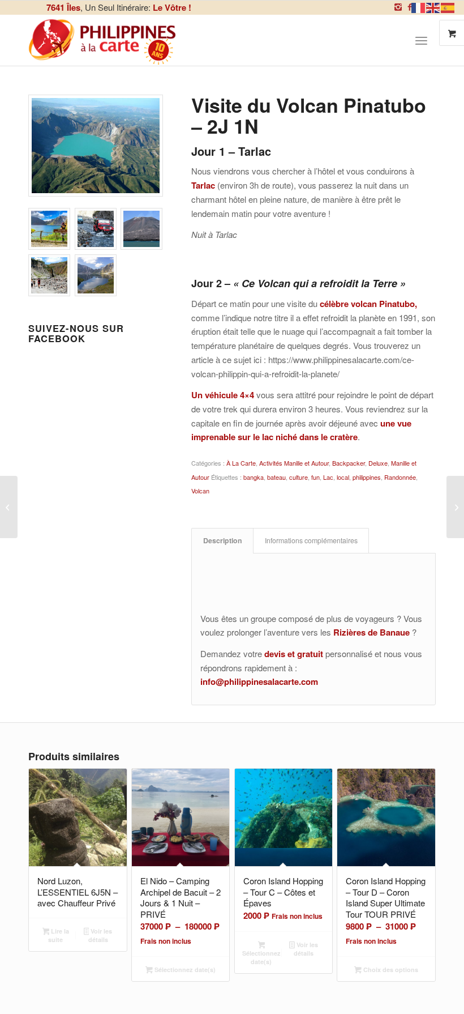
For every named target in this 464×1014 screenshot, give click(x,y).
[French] (418, 6)
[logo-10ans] (103, 40)
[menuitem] (425, 40)
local (343, 477)
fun (315, 477)
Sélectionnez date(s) (184, 969)
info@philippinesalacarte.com (259, 681)
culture (298, 477)
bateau (276, 477)
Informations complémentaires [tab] (311, 540)
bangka (253, 477)
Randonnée (400, 477)
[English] (433, 6)
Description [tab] (222, 540)
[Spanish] (448, 6)
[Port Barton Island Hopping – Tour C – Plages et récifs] (455, 507)
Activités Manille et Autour (294, 462)
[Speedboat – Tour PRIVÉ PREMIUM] (9, 507)
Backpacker (348, 462)
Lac (328, 477)
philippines (367, 477)
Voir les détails (100, 935)
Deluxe (378, 462)
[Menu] (421, 40)
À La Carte (241, 462)
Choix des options (390, 969)
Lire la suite (58, 935)
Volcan (200, 490)
